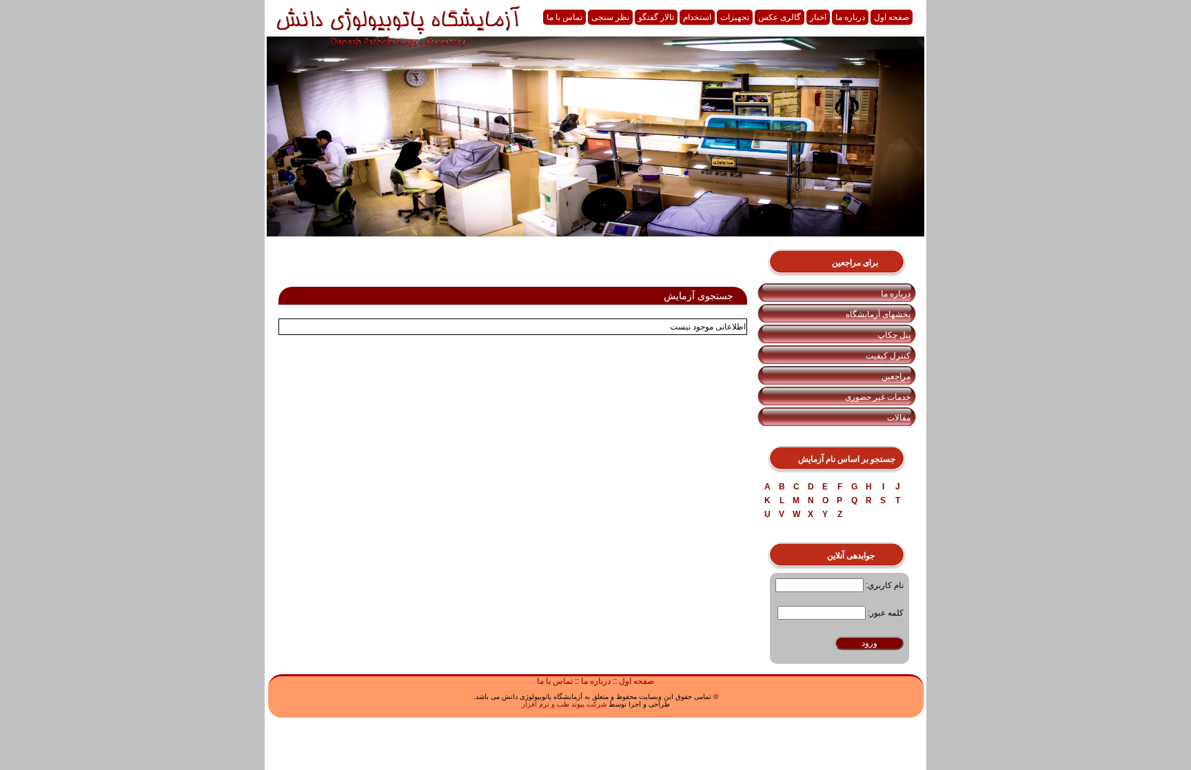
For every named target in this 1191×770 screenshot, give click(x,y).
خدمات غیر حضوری (877, 397)
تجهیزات (734, 17)
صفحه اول (891, 17)
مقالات (898, 418)
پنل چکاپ (893, 335)
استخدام (697, 17)
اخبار (818, 17)
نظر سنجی (610, 17)
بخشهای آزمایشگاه (878, 314)
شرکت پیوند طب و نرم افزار (564, 704)
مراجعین (896, 376)
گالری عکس (779, 17)
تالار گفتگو (656, 17)
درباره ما (850, 17)
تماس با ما (564, 17)
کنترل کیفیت (888, 356)
